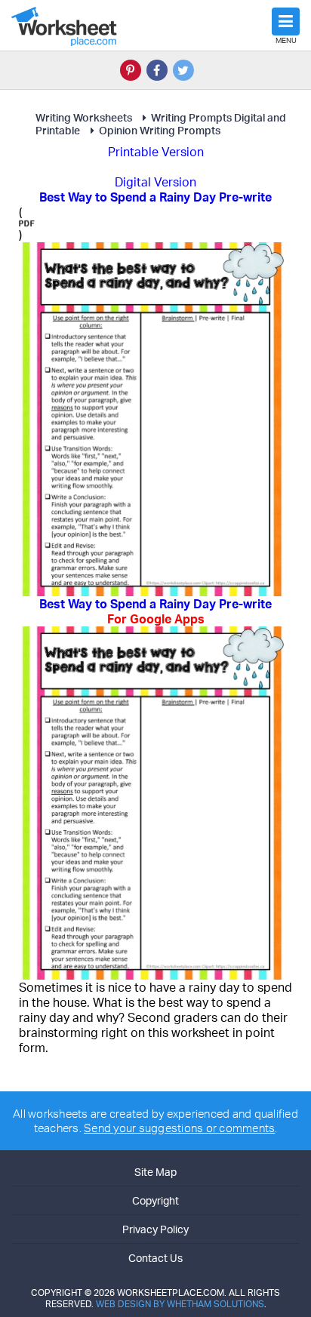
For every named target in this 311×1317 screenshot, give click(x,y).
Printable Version (156, 151)
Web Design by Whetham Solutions (180, 1303)
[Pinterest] (130, 70)
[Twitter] (183, 70)
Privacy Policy (155, 1229)
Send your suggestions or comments (179, 1128)
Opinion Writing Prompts (159, 130)
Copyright (155, 1200)
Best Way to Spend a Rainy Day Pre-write (155, 611)
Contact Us (155, 1257)
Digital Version (155, 181)
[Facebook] (157, 70)
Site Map (155, 1171)
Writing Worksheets (83, 117)
